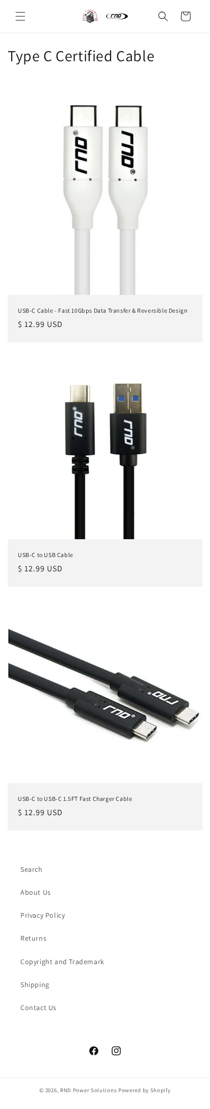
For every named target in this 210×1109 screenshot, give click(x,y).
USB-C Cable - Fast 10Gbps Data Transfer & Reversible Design (103, 310)
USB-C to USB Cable (45, 555)
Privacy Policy (42, 915)
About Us (35, 892)
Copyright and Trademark (62, 961)
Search (31, 869)
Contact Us (38, 1007)
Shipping (34, 984)
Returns (33, 938)
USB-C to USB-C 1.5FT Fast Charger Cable (75, 798)
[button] (20, 16)
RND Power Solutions (88, 1090)
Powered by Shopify (144, 1090)
